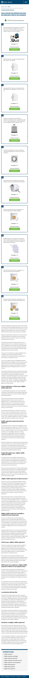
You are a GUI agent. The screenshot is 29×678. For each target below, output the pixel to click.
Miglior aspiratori (8, 654)
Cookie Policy (18, 676)
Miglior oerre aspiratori (9, 668)
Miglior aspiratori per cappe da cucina (13, 660)
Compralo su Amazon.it (14, 46)
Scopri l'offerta (14, 49)
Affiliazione (7, 676)
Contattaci (24, 676)
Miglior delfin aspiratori (9, 664)
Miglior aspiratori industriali (10, 658)
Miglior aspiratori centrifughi (11, 656)
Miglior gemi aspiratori (9, 666)
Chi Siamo (3, 676)
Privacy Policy (12, 676)
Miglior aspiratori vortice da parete (12, 662)
